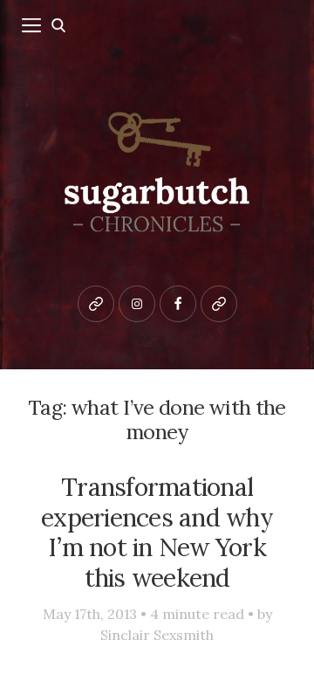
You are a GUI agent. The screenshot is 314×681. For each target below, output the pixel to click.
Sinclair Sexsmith (157, 634)
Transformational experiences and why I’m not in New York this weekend (157, 532)
